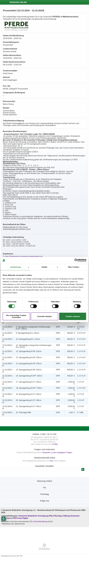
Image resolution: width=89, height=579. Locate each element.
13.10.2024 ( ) (7, 328)
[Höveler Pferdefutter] (45, 546)
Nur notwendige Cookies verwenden (16, 316)
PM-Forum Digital (20, 518)
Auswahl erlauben (44, 316)
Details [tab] (44, 267)
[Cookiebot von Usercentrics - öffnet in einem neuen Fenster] (76, 260)
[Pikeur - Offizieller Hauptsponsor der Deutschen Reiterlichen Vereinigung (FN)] (45, 533)
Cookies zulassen (73, 316)
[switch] (33, 306)
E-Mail (55, 444)
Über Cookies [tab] (73, 267)
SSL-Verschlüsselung (38, 521)
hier (51, 461)
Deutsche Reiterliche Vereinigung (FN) (35, 516)
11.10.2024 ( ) (7, 334)
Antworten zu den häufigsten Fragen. (57, 452)
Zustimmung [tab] (15, 267)
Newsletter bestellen (44, 466)
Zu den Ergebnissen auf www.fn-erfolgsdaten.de (22, 256)
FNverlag (58, 516)
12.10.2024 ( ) (7, 340)
